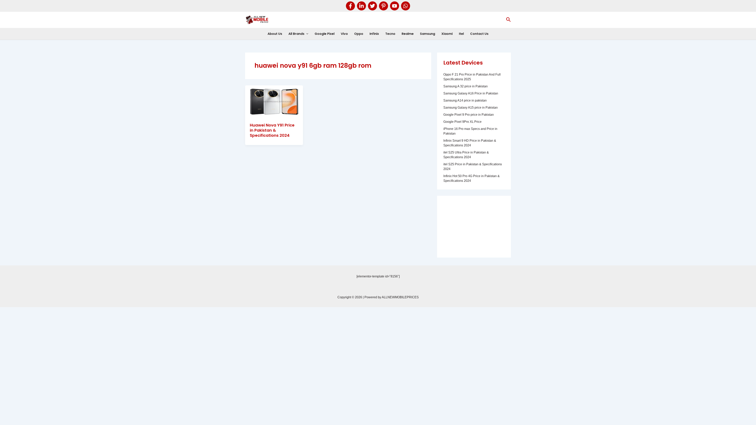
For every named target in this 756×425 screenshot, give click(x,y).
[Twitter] (372, 5)
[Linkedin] (361, 5)
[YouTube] (394, 5)
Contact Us (479, 33)
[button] (508, 19)
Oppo (358, 33)
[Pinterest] (383, 5)
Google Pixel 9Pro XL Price (462, 121)
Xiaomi (447, 33)
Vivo (344, 33)
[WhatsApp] (405, 5)
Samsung (427, 33)
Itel (461, 33)
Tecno (390, 33)
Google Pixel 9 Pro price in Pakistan (468, 114)
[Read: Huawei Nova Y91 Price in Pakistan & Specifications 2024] (274, 101)
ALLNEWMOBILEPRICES (400, 297)
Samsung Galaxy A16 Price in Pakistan (470, 93)
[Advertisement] (474, 226)
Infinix (374, 33)
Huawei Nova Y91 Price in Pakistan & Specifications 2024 (272, 130)
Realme (408, 33)
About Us (275, 33)
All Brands (296, 33)
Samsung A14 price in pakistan (465, 100)
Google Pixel (324, 33)
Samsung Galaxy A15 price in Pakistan (470, 107)
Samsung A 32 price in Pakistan (465, 86)
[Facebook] (350, 5)
